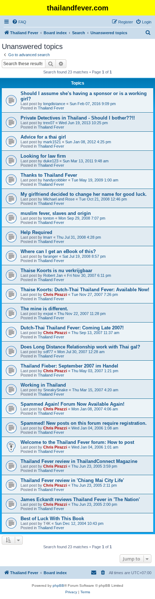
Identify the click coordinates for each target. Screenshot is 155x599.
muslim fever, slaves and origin (56, 213)
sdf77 (48, 352)
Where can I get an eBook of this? (58, 251)
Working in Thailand (43, 385)
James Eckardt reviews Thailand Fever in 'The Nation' (80, 499)
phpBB (58, 585)
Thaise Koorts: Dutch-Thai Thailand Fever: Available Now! (85, 289)
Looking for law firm (43, 156)
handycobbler (55, 180)
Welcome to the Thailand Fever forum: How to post (77, 442)
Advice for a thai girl (43, 137)
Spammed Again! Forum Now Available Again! (72, 404)
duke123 (50, 161)
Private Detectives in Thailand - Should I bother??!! (78, 118)
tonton (48, 218)
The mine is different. (44, 308)
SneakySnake (55, 390)
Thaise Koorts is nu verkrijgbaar (56, 270)
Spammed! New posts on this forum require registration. (84, 423)
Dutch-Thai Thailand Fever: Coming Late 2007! (72, 327)
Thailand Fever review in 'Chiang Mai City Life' (72, 480)
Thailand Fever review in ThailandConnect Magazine (79, 461)
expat (48, 313)
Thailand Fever (51, 108)
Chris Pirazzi (55, 294)
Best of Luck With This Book (52, 518)
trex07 (48, 123)
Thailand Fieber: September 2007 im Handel (69, 366)
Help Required (36, 232)
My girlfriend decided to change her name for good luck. (84, 194)
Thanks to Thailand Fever (49, 175)
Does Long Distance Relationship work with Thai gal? (80, 347)
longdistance (54, 104)
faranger (50, 256)
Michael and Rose (59, 199)
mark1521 (52, 142)
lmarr (47, 237)
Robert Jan (53, 275)
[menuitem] (19, 22)
